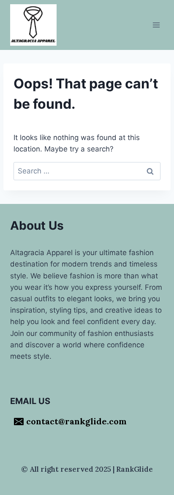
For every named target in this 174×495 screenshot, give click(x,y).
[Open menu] (156, 24)
